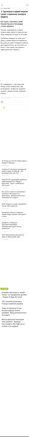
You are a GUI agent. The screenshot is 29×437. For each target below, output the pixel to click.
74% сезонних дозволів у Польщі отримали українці (12, 302)
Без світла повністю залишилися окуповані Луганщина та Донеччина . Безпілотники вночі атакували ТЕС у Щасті (13, 195)
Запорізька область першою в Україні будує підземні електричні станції (14, 214)
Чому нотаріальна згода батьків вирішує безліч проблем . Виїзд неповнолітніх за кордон (14, 311)
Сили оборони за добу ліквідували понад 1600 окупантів (14, 205)
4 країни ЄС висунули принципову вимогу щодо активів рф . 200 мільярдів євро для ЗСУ (14, 171)
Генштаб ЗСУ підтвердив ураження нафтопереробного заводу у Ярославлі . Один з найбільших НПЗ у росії (14, 182)
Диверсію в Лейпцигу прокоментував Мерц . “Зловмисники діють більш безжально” (11, 225)
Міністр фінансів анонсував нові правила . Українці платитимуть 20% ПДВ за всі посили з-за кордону (13, 322)
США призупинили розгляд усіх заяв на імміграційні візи (13, 236)
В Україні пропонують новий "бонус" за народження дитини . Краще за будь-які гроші (14, 294)
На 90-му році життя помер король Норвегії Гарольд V (14, 162)
